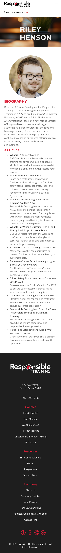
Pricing (30, 463)
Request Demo (30, 475)
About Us (31, 490)
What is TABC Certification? (24, 155)
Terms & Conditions (30, 507)
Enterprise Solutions (30, 457)
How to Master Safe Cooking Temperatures (33, 247)
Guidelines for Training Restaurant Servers (33, 295)
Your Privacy (30, 502)
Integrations (30, 469)
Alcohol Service (30, 424)
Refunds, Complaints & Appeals (31, 513)
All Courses (30, 442)
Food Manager (30, 419)
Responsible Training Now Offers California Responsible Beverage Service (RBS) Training (33, 313)
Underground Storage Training (31, 436)
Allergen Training (30, 430)
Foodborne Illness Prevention (25, 175)
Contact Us (30, 519)
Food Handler (30, 413)
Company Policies (30, 496)
